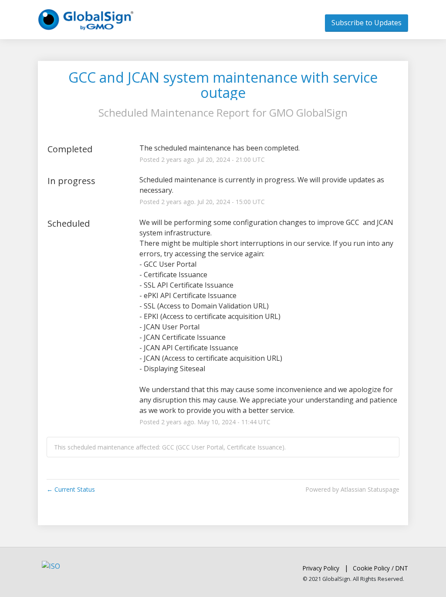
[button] (366, 22)
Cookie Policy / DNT (380, 568)
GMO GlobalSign (308, 112)
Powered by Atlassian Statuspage (352, 489)
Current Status (71, 489)
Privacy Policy (321, 568)
